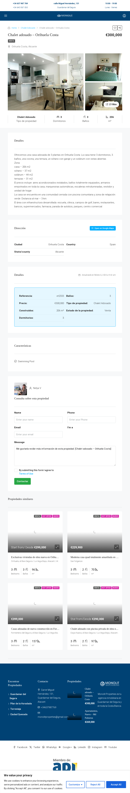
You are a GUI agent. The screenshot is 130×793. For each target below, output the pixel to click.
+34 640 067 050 (20, 7)
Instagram (97, 747)
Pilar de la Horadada (21, 703)
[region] (65, 782)
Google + (67, 747)
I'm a (70, 427)
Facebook (22, 747)
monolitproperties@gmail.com (53, 717)
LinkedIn (81, 747)
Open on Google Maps (104, 228)
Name (17, 412)
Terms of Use (26, 473)
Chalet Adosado (28, 28)
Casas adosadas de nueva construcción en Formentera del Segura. (44, 628)
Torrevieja (15, 709)
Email (17, 427)
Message (19, 442)
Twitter (37, 747)
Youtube (112, 747)
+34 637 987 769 (20, 3)
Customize (74, 784)
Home (14, 28)
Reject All (95, 784)
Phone (71, 412)
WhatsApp (51, 747)
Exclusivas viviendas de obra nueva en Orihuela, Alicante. (40, 557)
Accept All (116, 784)
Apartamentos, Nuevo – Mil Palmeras (91, 714)
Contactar (22, 481)
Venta (11, 41)
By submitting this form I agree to (36, 472)
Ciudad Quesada (18, 714)
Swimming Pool (26, 361)
